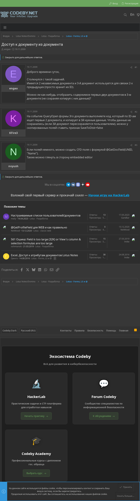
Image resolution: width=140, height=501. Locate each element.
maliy (13, 218)
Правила (79, 330)
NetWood (15, 230)
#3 (136, 145)
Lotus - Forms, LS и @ (41, 258)
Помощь (111, 330)
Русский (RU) (28, 330)
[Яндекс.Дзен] (83, 185)
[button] (5, 27)
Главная (123, 330)
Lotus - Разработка (39, 218)
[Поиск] (125, 15)
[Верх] (131, 331)
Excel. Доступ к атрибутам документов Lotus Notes (44, 255)
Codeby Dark (10, 330)
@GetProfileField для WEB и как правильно (39, 227)
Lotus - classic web (42, 230)
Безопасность (95, 330)
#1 (136, 67)
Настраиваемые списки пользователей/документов (45, 215)
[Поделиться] (131, 67)
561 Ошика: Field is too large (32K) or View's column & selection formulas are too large (46, 241)
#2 (136, 111)
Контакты (66, 330)
